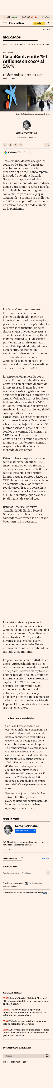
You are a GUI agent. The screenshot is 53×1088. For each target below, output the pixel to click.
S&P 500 (26, 17)
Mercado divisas (18, 45)
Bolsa (6, 45)
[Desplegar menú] (5, 23)
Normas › (46, 858)
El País (46, 29)
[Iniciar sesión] (48, 23)
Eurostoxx (15, 1062)
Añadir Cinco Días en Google (18, 152)
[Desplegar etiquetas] (48, 873)
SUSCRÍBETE (39, 23)
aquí (45, 893)
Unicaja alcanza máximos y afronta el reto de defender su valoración (25, 1022)
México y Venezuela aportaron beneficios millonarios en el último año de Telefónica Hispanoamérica (24, 1012)
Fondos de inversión (35, 45)
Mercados (11, 37)
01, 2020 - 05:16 (26, 137)
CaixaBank (26, 873)
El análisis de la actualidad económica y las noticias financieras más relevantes (23, 843)
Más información (9, 886)
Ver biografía (22, 831)
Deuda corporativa (11, 873)
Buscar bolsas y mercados (17, 1048)
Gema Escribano (26, 133)
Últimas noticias (12, 993)
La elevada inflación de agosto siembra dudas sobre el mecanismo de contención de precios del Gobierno (26, 1032)
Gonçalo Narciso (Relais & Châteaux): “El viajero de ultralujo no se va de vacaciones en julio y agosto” (26, 1001)
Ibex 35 (7, 17)
